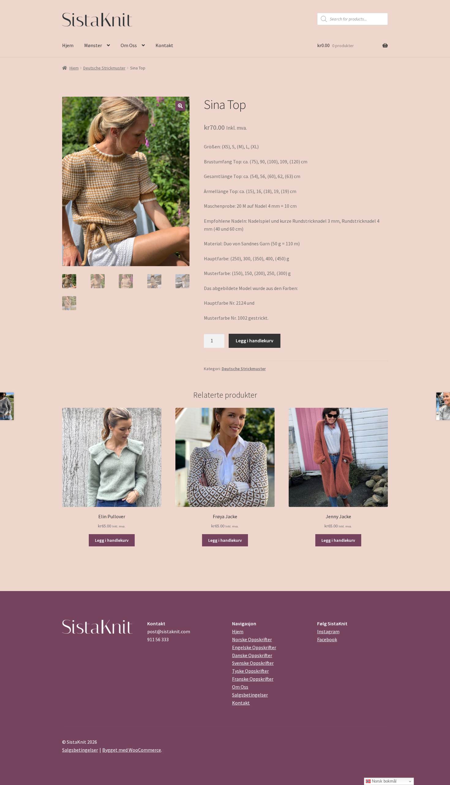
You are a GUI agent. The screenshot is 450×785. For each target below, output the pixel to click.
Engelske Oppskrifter (254, 647)
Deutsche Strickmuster (104, 68)
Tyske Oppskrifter (250, 671)
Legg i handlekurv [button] (112, 540)
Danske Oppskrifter (252, 655)
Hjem (67, 45)
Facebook (327, 639)
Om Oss (129, 45)
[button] (180, 106)
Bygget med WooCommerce (131, 750)
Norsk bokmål (383, 781)
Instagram (328, 631)
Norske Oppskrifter (252, 639)
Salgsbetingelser (250, 695)
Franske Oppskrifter (252, 679)
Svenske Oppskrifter (253, 663)
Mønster (93, 45)
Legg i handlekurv (254, 340)
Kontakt (164, 45)
